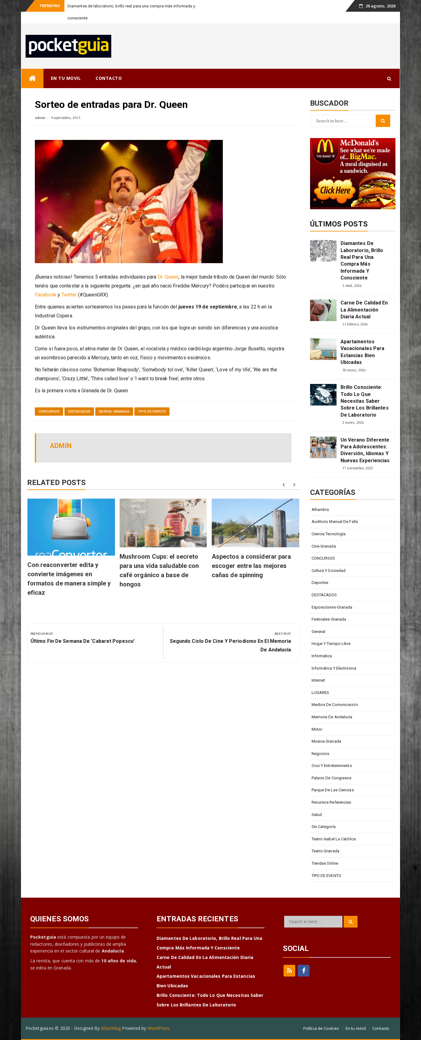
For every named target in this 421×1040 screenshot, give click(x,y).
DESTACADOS (79, 412)
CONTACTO (109, 78)
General (318, 631)
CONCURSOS (49, 412)
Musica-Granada (114, 412)
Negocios (320, 753)
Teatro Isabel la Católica (334, 839)
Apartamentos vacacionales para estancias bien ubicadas (363, 352)
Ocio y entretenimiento (332, 765)
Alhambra (320, 509)
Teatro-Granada (325, 851)
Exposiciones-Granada (332, 607)
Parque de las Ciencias (333, 790)
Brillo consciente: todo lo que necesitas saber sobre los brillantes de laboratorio (365, 401)
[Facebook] (303, 971)
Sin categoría (324, 826)
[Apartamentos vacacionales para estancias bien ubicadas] (323, 349)
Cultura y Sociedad (329, 570)
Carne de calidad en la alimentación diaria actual (364, 310)
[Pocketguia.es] (32, 78)
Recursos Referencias (331, 802)
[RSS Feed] (289, 971)
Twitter (69, 295)
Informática (322, 656)
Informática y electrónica (334, 668)
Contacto (380, 1028)
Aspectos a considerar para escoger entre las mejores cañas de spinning (251, 566)
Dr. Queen (168, 277)
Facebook (45, 295)
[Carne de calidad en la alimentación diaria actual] (323, 310)
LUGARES (320, 692)
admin (40, 117)
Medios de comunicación (335, 704)
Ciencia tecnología (329, 534)
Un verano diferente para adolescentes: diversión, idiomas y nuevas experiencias (365, 450)
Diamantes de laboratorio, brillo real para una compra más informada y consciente (362, 260)
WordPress (159, 1028)
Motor (317, 729)
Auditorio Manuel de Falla (335, 521)
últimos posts (339, 224)
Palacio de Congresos (332, 778)
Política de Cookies (321, 1028)
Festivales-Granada (329, 619)
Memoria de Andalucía (332, 717)
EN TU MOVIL (66, 78)
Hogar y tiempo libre (331, 643)
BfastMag (111, 1028)
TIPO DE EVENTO (152, 412)
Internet (318, 680)
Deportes (320, 582)
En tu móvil (355, 1028)
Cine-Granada (324, 546)
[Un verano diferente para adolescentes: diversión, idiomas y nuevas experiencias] (323, 447)
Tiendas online (325, 863)
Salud (317, 814)
